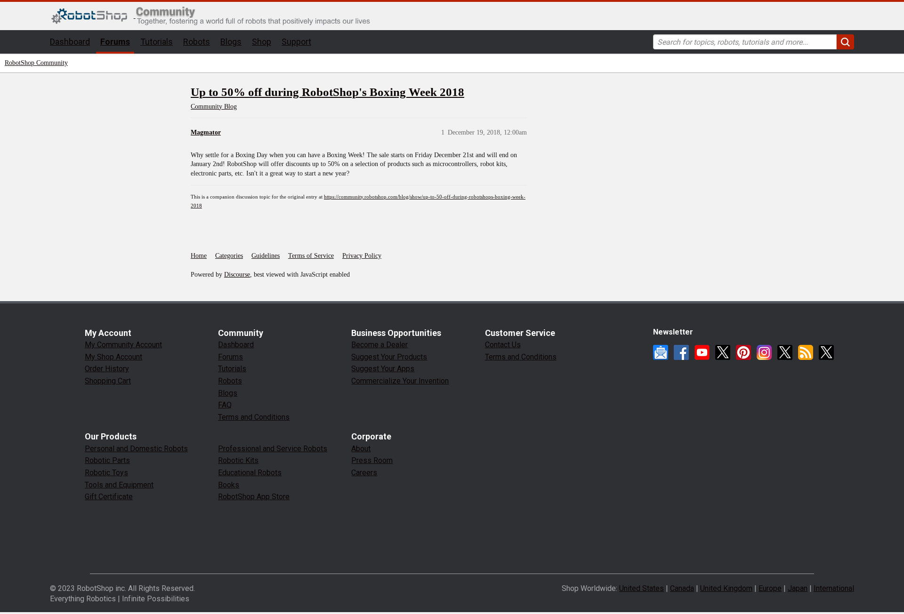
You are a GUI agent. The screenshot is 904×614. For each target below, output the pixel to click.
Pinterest (743, 352)
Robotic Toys (106, 472)
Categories (229, 255)
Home (199, 255)
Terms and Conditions (254, 417)
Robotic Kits (238, 460)
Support (296, 42)
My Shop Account (113, 356)
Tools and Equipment (119, 484)
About (361, 448)
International (834, 588)
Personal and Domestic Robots (136, 448)
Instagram (764, 352)
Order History (107, 368)
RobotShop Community (36, 62)
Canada (682, 588)
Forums (115, 42)
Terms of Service (311, 255)
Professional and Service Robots (272, 448)
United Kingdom (726, 588)
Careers (364, 472)
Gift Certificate (109, 496)
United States (641, 588)
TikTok (826, 352)
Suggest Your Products (389, 356)
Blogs (231, 42)
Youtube (702, 352)
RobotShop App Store (254, 496)
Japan (797, 588)
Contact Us (503, 344)
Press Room (372, 460)
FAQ (225, 404)
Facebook (681, 352)
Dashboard (70, 42)
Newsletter (660, 352)
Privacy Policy (361, 255)
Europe (770, 588)
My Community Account (123, 344)
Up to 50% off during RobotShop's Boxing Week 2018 (327, 92)
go (845, 41)
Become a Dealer (379, 344)
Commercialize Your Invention (400, 380)
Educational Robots (250, 472)
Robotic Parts (107, 460)
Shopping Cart (108, 380)
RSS (805, 352)
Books (228, 484)
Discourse (237, 274)
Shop (261, 42)
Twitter (722, 352)
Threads (784, 352)
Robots (196, 42)
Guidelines (265, 255)
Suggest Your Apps (382, 368)
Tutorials (156, 42)
